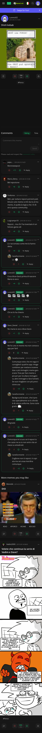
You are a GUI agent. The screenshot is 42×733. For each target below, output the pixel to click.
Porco (21, 82)
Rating (27, 133)
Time (36, 133)
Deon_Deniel (12, 325)
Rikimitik (9, 484)
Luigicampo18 (13, 220)
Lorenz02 (13, 17)
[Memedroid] (9, 3)
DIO (4, 488)
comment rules (28, 154)
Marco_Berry (12, 179)
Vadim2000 (10, 544)
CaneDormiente (18, 256)
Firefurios (11, 195)
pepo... (10, 162)
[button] (32, 3)
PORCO (14, 526)
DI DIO (32, 526)
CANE (24, 526)
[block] (39, 18)
